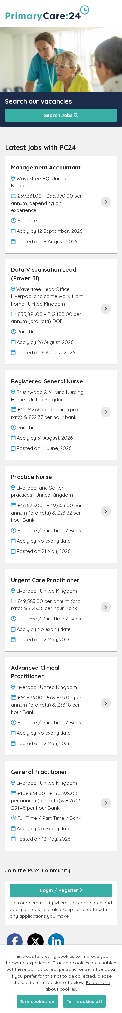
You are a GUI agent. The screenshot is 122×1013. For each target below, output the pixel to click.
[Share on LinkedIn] (56, 941)
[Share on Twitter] (35, 941)
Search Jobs (59, 115)
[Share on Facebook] (15, 941)
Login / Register (59, 890)
